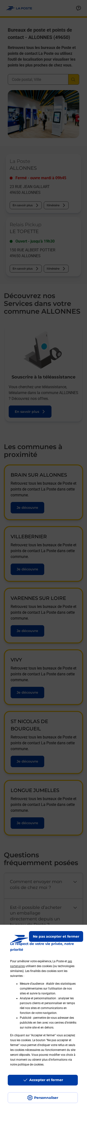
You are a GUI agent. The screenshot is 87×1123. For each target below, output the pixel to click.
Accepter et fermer (46, 1080)
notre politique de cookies (27, 1064)
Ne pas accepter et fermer (56, 936)
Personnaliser (46, 1097)
